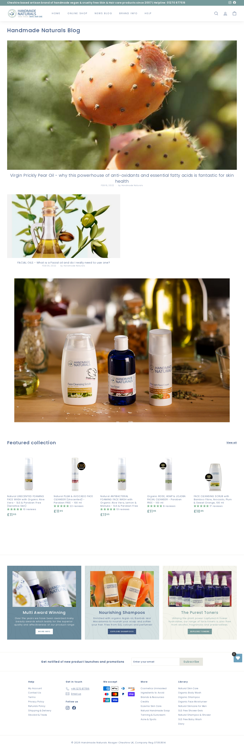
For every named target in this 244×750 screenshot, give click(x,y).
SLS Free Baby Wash (190, 719)
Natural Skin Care (188, 688)
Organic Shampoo (189, 697)
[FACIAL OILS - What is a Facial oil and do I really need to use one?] (63, 226)
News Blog (103, 13)
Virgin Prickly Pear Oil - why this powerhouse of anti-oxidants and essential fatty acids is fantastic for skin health (122, 178)
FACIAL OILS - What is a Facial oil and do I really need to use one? (64, 262)
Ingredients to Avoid (152, 692)
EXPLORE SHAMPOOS (121, 631)
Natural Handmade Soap (155, 710)
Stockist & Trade (37, 714)
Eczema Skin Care (151, 706)
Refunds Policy (37, 706)
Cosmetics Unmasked (154, 688)
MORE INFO (44, 631)
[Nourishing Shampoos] (122, 589)
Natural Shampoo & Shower (194, 714)
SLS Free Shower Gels (190, 710)
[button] (15, 509)
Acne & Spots (148, 719)
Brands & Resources (152, 697)
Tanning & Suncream (153, 714)
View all (231, 442)
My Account (35, 688)
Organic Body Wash (189, 692)
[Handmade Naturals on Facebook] (74, 708)
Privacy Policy (36, 701)
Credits (145, 701)
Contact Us (34, 692)
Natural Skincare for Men (192, 706)
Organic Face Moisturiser (192, 701)
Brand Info (128, 13)
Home (56, 13)
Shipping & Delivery (39, 710)
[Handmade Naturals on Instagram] (67, 708)
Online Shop (78, 13)
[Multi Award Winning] (44, 589)
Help (148, 13)
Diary (181, 723)
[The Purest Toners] (199, 589)
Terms (32, 697)
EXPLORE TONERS (199, 631)
